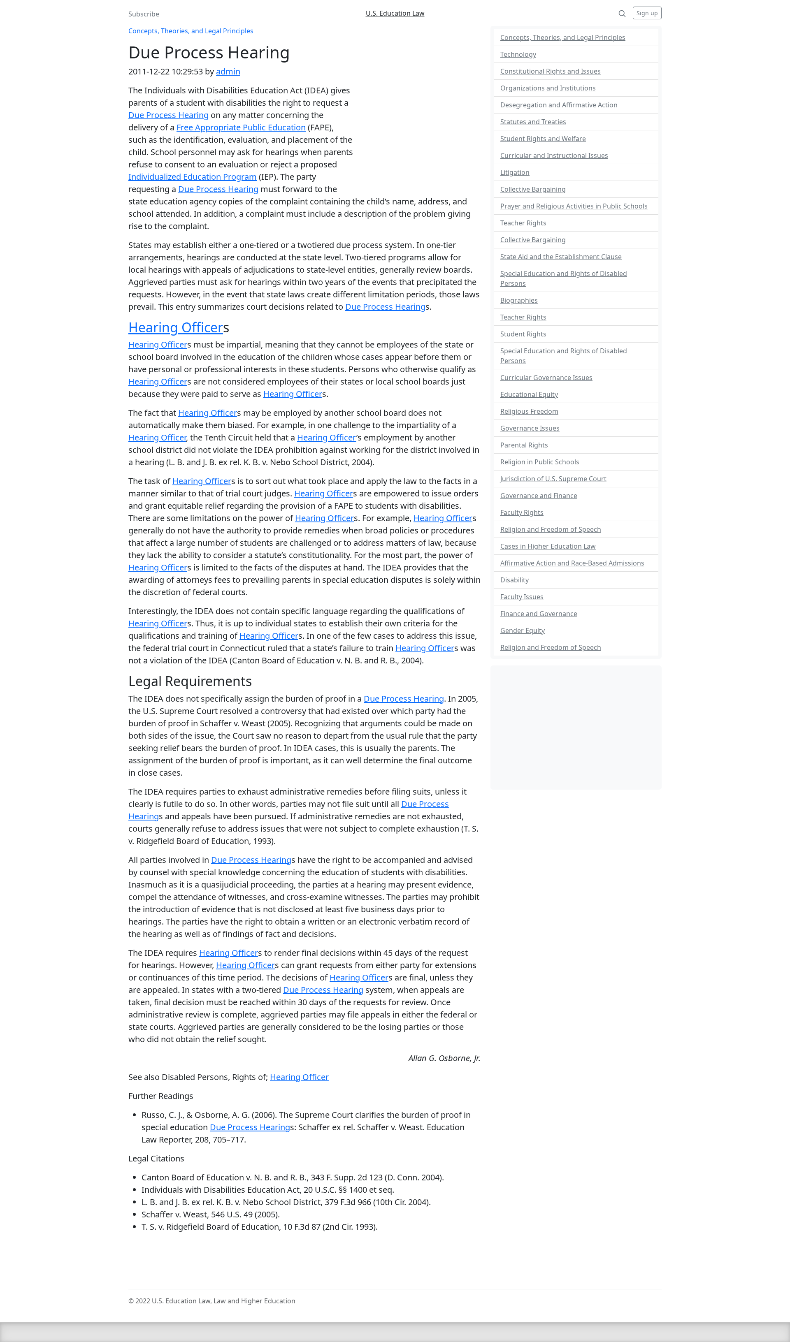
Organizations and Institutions (548, 88)
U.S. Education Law (395, 13)
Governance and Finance (538, 495)
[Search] (622, 13)
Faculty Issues (522, 596)
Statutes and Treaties (533, 121)
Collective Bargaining (533, 189)
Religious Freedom (529, 411)
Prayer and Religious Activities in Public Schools (574, 206)
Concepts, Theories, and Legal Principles (190, 30)
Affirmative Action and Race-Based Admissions (572, 563)
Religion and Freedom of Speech (550, 529)
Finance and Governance (538, 613)
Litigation (515, 172)
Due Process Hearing (168, 115)
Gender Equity (522, 630)
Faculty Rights (522, 512)
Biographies (519, 300)
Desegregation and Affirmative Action (559, 104)
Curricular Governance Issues (546, 377)
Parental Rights (524, 445)
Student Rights (523, 333)
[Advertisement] (417, 137)
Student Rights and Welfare (543, 138)
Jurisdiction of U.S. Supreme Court (553, 478)
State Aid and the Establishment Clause (561, 256)
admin (228, 71)
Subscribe (143, 14)
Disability (514, 579)
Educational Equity (529, 394)
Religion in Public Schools (539, 461)
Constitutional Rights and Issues (550, 71)
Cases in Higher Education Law (548, 546)
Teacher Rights (523, 222)
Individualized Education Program (192, 176)
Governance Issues (530, 428)
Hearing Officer (175, 327)
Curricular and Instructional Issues (554, 155)
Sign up (647, 13)
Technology (518, 54)
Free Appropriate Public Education (241, 127)
